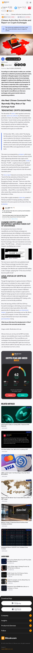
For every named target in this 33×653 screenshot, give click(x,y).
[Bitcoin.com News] (5, 3)
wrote (27, 160)
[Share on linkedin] (24, 64)
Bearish (10, 395)
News (2, 14)
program (21, 154)
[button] (19, 59)
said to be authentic (12, 115)
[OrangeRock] (10, 11)
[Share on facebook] (15, 64)
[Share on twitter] (18, 64)
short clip (22, 197)
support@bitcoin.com (7, 649)
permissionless (5, 319)
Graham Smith (8, 65)
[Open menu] (30, 2)
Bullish (22, 395)
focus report (7, 175)
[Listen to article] (2, 59)
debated (4, 204)
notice (13, 113)
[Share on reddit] (21, 64)
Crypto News (7, 14)
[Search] (27, 2)
